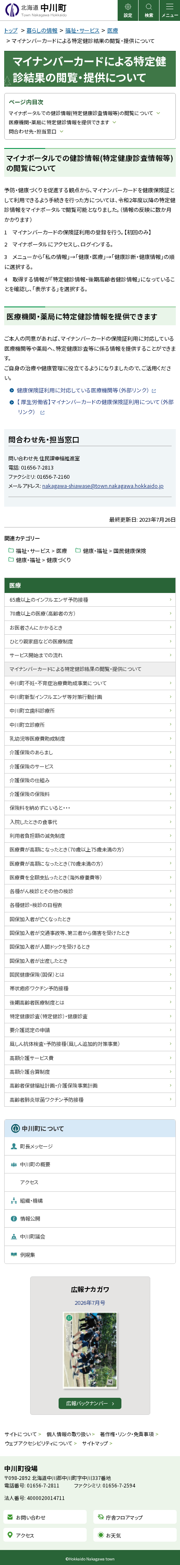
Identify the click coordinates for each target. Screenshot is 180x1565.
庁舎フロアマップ (124, 1517)
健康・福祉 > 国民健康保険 (114, 551)
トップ (11, 30)
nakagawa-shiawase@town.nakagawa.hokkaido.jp (103, 486)
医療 (112, 30)
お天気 (113, 1535)
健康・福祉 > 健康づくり (43, 560)
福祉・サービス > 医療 (41, 551)
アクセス (25, 1535)
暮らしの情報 (41, 30)
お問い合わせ (31, 1517)
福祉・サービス (82, 30)
